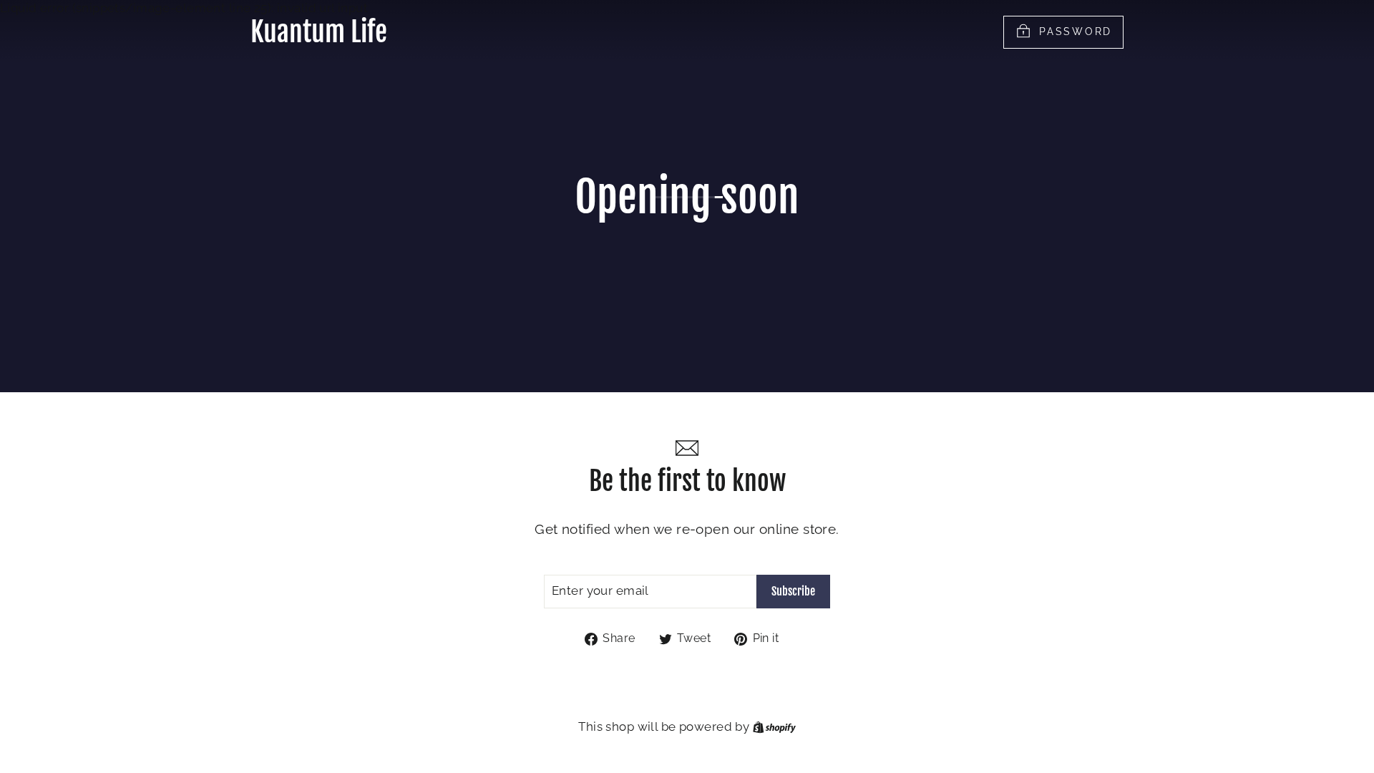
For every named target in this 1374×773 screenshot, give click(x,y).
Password (1075, 31)
